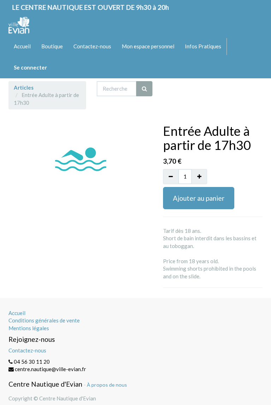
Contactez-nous (27, 350)
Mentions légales (28, 328)
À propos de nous (107, 385)
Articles (24, 87)
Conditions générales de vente (44, 320)
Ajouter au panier (198, 198)
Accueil (16, 313)
